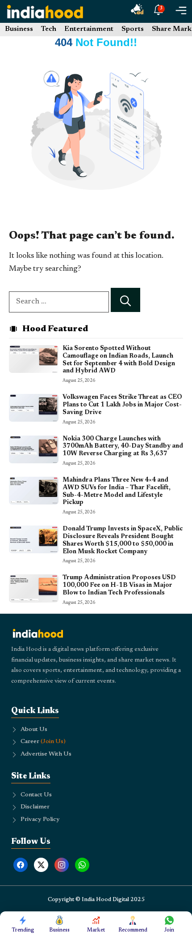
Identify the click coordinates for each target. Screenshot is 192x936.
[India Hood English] (45, 11)
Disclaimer (35, 807)
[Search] (125, 300)
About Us (34, 730)
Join (169, 930)
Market (96, 930)
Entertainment (88, 29)
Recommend (132, 930)
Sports (132, 29)
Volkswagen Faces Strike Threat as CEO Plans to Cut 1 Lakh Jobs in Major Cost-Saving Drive (122, 405)
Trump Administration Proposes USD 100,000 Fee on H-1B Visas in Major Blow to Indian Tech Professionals (119, 585)
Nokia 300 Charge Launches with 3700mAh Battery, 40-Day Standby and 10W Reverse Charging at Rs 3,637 (123, 446)
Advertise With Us (46, 754)
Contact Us (36, 795)
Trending (23, 930)
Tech (48, 29)
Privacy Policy (40, 819)
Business (19, 29)
